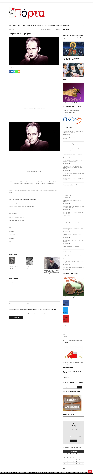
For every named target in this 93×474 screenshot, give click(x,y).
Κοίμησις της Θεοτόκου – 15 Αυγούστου (71, 246)
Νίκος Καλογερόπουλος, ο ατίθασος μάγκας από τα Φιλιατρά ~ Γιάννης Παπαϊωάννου (73, 229)
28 (76, 463)
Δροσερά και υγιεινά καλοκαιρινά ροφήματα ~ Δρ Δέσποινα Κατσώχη (73, 149)
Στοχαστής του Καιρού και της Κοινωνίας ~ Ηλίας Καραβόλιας (73, 223)
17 (64, 461)
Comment (11, 282)
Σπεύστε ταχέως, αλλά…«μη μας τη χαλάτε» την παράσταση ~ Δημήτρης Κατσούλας (72, 161)
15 (79, 459)
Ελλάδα (24, 25)
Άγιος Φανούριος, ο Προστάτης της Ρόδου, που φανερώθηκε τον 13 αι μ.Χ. (72, 185)
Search (79, 387)
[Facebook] (10, 71)
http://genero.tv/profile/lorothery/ (28, 199)
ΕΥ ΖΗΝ (11, 29)
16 (82, 459)
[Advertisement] (65, 12)
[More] (19, 71)
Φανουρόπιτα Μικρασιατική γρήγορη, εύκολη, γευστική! (72, 201)
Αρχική (10, 25)
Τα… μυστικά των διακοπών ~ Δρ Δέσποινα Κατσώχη (73, 173)
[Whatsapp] (16, 71)
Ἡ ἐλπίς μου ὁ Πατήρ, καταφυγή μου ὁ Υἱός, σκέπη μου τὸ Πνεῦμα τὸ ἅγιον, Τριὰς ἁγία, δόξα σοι (73, 37)
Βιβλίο (34, 25)
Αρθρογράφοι (51, 25)
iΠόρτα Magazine (17, 25)
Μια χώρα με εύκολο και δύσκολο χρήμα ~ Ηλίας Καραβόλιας (73, 262)
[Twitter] (14, 71)
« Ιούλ (64, 468)
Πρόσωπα (29, 25)
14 (76, 459)
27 (73, 463)
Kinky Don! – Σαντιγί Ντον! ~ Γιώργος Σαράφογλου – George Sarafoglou (73, 213)
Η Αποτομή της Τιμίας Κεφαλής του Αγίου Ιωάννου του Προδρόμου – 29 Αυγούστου (73, 132)
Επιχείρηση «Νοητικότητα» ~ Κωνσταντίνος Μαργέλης (72, 235)
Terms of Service (40, 313)
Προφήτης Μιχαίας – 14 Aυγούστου (70, 251)
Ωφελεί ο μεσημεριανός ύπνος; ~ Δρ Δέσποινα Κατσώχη (72, 155)
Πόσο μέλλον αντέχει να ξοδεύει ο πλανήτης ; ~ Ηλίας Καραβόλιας (73, 179)
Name (10, 303)
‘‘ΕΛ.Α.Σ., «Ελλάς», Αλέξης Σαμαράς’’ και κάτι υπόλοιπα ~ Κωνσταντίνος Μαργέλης (72, 144)
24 (64, 463)
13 (73, 459)
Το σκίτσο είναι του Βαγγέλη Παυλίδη (71, 102)
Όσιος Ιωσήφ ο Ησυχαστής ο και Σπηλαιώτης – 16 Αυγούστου (73, 241)
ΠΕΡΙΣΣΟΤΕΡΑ (68, 367)
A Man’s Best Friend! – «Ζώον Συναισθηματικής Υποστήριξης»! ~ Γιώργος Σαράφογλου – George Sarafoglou (72, 167)
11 (67, 459)
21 (76, 461)
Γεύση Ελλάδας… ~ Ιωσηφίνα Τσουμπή (70, 195)
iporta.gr (43, 29)
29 (79, 463)
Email (28, 303)
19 (70, 461)
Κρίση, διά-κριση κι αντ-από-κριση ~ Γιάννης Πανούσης (72, 138)
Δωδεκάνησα (40, 25)
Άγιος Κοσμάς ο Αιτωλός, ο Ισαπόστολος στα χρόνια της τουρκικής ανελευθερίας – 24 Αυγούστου (73, 207)
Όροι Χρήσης (66, 25)
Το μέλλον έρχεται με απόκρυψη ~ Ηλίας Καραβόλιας (73, 267)
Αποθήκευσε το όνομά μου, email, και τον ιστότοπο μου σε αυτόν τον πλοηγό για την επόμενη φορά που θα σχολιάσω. (32, 309)
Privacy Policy (32, 313)
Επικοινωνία (59, 25)
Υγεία (46, 25)
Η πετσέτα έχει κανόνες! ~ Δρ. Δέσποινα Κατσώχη (73, 218)
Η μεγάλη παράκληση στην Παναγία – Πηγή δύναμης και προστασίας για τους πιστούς (73, 256)
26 (70, 463)
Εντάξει (2, 473)
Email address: (73, 432)
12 (70, 459)
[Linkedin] (12, 71)
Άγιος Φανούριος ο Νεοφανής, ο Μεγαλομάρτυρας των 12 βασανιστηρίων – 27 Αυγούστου (73, 190)
